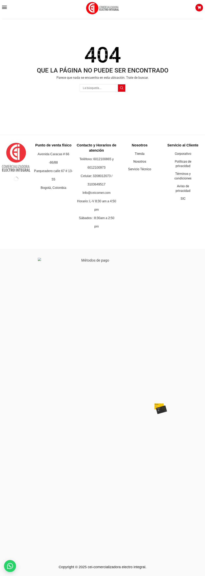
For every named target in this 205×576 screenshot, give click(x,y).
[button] (4, 7)
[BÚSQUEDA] (121, 88)
